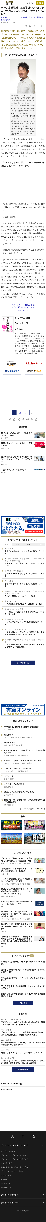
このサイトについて (8, 1151)
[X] (12, 1136)
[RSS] (33, 1136)
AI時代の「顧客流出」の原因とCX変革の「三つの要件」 (23, 962)
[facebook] (23, 1136)
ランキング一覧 (23, 662)
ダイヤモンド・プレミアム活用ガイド (14, 1159)
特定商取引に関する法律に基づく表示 (14, 1167)
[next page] (31, 412)
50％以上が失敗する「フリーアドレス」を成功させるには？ (23, 978)
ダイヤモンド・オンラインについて (14, 1145)
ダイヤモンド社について (10, 1202)
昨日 (17, 544)
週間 (28, 544)
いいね (39, 544)
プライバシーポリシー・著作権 (12, 1171)
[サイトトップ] (9, 3)
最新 (6, 544)
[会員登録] (40, 3)
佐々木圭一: (22, 17)
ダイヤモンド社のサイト (10, 1194)
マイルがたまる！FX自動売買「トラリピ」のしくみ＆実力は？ (23, 986)
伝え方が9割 (5, 20)
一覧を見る (23, 1003)
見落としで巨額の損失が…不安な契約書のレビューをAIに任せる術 (23, 970)
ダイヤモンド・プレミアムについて (13, 1155)
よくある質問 (6, 1175)
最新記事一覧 (23, 1069)
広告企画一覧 (6, 1089)
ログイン (30, 3)
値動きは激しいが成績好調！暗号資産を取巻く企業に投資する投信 (23, 995)
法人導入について (7, 1187)
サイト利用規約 (6, 1163)
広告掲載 (4, 1179)
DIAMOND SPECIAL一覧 (11, 1083)
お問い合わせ (6, 1183)
